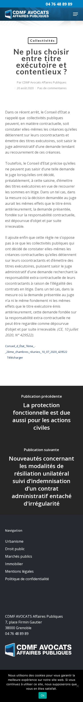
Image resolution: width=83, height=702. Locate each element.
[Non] (77, 686)
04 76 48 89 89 (59, 4)
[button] (75, 14)
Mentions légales (19, 571)
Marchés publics (18, 556)
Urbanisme (14, 541)
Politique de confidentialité (27, 578)
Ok (43, 695)
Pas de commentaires (52, 88)
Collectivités (42, 40)
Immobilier (14, 563)
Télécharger (15, 357)
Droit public (15, 548)
